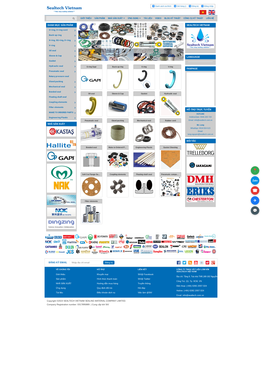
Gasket (52, 61)
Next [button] (180, 42)
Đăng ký (195, 6)
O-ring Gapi (91, 67)
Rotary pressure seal (59, 76)
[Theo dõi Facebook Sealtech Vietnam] (178, 262)
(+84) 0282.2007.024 (196, 286)
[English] (211, 12)
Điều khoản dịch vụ (106, 292)
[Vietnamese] (202, 12)
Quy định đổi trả (104, 288)
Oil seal (52, 50)
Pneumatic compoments (171, 174)
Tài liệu (59, 292)
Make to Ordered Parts (118, 147)
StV (107, 304)
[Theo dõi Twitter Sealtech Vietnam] (184, 262)
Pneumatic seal (56, 71)
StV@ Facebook (145, 274)
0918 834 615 (204, 128)
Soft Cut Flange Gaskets (92, 174)
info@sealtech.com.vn (203, 120)
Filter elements (56, 107)
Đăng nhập (208, 6)
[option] (131, 42)
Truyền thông (144, 283)
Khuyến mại (102, 274)
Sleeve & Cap (55, 56)
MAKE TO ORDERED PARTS (61, 112)
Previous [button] (81, 42)
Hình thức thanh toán (107, 279)
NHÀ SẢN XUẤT (63, 283)
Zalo (255, 180)
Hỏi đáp (141, 288)
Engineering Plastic (58, 117)
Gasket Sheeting (170, 147)
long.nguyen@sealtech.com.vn (200, 134)
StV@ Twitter (144, 279)
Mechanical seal (57, 86)
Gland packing (56, 81)
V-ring (52, 45)
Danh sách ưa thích (163, 6)
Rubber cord (170, 121)
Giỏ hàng (181, 6)
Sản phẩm (61, 279)
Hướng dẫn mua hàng (107, 283)
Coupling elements (58, 102)
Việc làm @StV (145, 292)
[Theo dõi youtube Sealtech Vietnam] (196, 262)
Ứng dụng (61, 288)
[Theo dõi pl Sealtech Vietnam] (201, 262)
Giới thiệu (60, 274)
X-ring (144, 67)
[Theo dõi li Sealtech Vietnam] (190, 262)
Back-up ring (55, 35)
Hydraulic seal (56, 66)
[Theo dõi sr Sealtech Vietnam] (207, 262)
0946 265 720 (206, 117)
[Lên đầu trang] (251, 364)
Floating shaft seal (58, 97)
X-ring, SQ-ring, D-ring (60, 40)
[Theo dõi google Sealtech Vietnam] (213, 262)
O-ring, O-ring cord (58, 30)
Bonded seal (55, 92)
